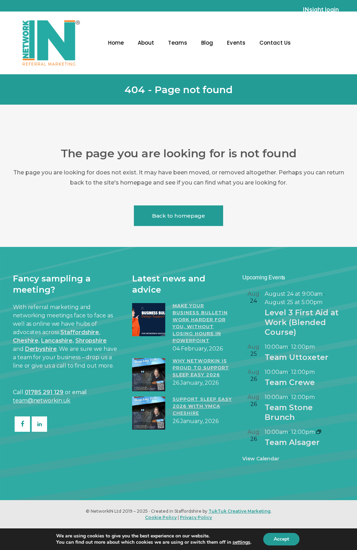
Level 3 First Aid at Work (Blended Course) (302, 322)
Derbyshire (41, 349)
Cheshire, (26, 340)
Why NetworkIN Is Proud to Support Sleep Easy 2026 (201, 367)
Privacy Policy (196, 517)
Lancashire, (57, 340)
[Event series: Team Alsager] (318, 432)
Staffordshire (79, 332)
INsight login (321, 9)
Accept (281, 539)
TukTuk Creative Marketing (239, 511)
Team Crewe (290, 382)
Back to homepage (178, 215)
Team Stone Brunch (289, 412)
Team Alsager (292, 442)
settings (241, 542)
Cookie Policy (161, 517)
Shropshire (91, 340)
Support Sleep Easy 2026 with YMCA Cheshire (202, 406)
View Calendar (260, 458)
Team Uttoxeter (296, 357)
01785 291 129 (44, 392)
